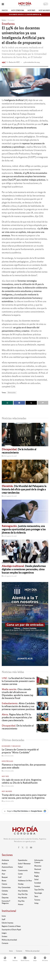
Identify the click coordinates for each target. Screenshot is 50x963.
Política (37, 872)
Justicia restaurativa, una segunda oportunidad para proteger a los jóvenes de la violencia (24, 529)
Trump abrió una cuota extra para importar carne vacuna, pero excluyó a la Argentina (24, 796)
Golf (19, 877)
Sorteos (4, 936)
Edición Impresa (7, 923)
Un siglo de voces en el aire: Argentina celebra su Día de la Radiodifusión (21, 781)
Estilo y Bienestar (24, 863)
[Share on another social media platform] (42, 403)
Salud (36, 879)
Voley (36, 903)
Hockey (20, 884)
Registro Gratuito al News (11, 926)
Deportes (5, 897)
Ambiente (5, 860)
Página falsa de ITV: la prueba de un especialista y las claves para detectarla (17, 717)
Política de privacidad (9, 940)
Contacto (5, 943)
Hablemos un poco (25, 880)
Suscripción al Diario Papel (11, 929)
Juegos (4, 933)
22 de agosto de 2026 (9, 576)
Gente (20, 874)
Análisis (4, 863)
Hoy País (31, 10)
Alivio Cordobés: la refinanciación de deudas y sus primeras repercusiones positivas (18, 706)
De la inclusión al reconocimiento (19, 450)
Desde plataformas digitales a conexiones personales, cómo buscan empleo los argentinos (24, 569)
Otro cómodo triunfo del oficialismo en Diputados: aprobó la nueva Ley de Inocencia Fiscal (17, 693)
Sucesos (37, 886)
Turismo (37, 900)
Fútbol (20, 867)
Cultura (4, 894)
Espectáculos (7, 761)
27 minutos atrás (8, 771)
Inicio (5, 10)
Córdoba (5, 891)
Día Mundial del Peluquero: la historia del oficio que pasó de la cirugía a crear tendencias (24, 489)
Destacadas (12, 392)
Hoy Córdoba (17, 10)
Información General (38, 861)
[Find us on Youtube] (31, 847)
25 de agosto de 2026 (10, 496)
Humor (20, 904)
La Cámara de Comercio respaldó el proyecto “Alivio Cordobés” (20, 751)
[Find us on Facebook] (18, 847)
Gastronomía (23, 870)
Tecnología (38, 893)
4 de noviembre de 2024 (32, 62)
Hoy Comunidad (24, 887)
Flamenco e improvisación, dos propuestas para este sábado (24, 766)
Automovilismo (7, 867)
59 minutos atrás (8, 801)
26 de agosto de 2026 (10, 456)
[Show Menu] (3, 4)
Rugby (36, 876)
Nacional (37, 869)
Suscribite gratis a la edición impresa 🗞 (25, 14)
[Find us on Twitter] (23, 847)
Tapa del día (39, 889)
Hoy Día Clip (23, 894)
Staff (3, 919)
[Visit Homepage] (24, 4)
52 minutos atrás (8, 786)
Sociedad (11, 20)
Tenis (36, 896)
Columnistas (6, 887)
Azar (3, 874)
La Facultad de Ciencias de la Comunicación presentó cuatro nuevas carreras (18, 680)
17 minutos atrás (8, 756)
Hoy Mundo (7, 791)
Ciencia (4, 884)
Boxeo (4, 880)
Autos (4, 870)
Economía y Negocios (11, 746)
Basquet (5, 877)
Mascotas (37, 866)
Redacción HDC (14, 62)
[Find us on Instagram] (27, 847)
